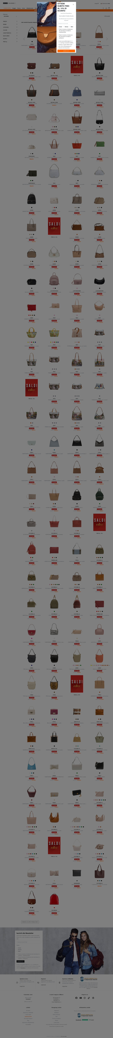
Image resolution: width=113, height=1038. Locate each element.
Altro (72, 26)
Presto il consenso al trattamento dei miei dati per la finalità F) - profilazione (66, 36)
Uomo (60, 26)
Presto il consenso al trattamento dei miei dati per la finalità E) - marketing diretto (66, 31)
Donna (66, 26)
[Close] (73, 4)
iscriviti (66, 50)
